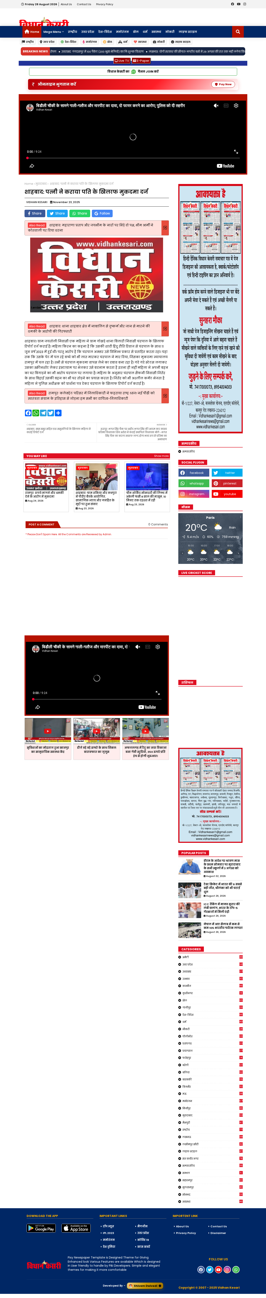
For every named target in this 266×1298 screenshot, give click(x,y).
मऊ (212, 1094)
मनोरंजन (122, 32)
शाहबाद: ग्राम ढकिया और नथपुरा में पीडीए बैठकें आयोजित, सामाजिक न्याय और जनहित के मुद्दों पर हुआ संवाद (96, 498)
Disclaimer (218, 1233)
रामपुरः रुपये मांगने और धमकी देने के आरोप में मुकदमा (44, 495)
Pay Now (225, 84)
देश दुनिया (109, 1247)
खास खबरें (143, 1247)
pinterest (229, 483)
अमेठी (212, 957)
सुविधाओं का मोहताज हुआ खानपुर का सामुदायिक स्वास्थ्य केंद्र (48, 750)
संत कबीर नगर (212, 1158)
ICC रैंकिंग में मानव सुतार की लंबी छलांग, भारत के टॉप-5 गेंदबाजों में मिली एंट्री (222, 908)
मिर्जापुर (212, 1108)
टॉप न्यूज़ (108, 1226)
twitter (230, 473)
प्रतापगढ (212, 1043)
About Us (67, 4)
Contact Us (219, 1226)
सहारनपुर (212, 1180)
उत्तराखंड (212, 971)
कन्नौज (212, 986)
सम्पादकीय (188, 451)
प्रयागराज (212, 1051)
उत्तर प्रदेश (87, 32)
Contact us (84, 4)
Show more (161, 456)
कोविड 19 (143, 1240)
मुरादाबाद (41, 184)
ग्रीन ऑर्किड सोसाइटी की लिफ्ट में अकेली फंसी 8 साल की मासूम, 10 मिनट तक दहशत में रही (146, 496)
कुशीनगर (212, 993)
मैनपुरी (212, 1122)
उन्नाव (212, 979)
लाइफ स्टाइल (188, 32)
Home (34, 32)
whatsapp (197, 483)
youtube (230, 494)
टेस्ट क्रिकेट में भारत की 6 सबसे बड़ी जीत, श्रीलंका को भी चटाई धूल (223, 888)
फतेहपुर (212, 1058)
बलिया (212, 1072)
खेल (136, 32)
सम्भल (212, 1173)
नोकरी (170, 32)
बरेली (212, 1065)
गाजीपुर (212, 1007)
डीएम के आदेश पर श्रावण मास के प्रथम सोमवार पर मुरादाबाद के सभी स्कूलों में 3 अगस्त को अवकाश (222, 866)
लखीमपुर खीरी (212, 1144)
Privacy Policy (104, 4)
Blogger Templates (31, 1296)
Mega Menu (52, 32)
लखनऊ (212, 1137)
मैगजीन (142, 1226)
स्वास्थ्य (156, 32)
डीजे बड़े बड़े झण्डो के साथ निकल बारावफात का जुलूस (96, 750)
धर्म (145, 32)
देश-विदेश (105, 32)
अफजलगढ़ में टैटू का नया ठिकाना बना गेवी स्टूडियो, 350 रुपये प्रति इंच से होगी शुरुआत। (145, 752)
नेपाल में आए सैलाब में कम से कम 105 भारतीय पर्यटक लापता (223, 926)
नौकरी (212, 1029)
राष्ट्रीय (72, 32)
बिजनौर (212, 1086)
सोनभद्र (212, 1194)
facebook (197, 473)
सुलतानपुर (212, 1187)
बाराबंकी (212, 1079)
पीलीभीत (212, 1036)
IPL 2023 (108, 1233)
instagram (196, 494)
